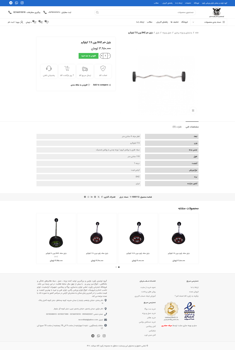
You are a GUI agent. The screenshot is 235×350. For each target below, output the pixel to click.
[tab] (192, 125)
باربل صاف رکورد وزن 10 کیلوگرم (179, 253)
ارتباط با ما (195, 287)
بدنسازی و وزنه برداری (183, 32)
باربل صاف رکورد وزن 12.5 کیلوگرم (137, 253)
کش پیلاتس (151, 326)
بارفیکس (152, 330)
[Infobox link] (57, 12)
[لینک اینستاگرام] (104, 336)
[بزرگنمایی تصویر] (193, 110)
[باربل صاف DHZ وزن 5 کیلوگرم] (56, 233)
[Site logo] (216, 12)
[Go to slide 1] (119, 267)
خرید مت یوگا (150, 308)
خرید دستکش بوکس (147, 322)
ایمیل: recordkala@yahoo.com (90, 319)
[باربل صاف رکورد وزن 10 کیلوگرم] (179, 233)
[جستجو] (97, 12)
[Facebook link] (102, 197)
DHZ (56, 256)
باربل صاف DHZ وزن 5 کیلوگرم (56, 253)
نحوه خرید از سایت (148, 287)
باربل (157, 32)
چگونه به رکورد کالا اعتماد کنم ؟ (187, 296)
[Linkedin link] (91, 197)
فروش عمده (194, 291)
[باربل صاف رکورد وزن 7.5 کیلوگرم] (97, 233)
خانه (197, 32)
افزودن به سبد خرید (88, 55)
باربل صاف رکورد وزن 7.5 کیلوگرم (97, 253)
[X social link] (98, 197)
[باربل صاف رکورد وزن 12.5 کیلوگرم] (138, 233)
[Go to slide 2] (116, 267)
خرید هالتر (151, 317)
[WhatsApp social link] (88, 197)
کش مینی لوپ (150, 335)
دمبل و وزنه (166, 32)
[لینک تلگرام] (85, 197)
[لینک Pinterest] (95, 197)
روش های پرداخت (148, 291)
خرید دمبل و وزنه (149, 313)
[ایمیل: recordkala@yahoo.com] (105, 319)
